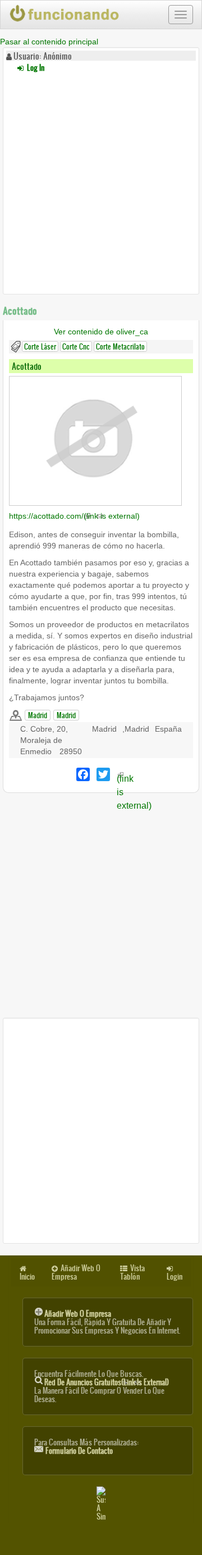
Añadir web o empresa (77, 1313)
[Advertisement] (101, 181)
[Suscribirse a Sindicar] (101, 1503)
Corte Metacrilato (120, 346)
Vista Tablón (132, 1272)
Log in (34, 68)
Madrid (37, 715)
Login (174, 1276)
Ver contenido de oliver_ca (101, 331)
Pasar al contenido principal (49, 41)
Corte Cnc (76, 346)
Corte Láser (40, 346)
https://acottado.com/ (74, 515)
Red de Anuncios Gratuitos (106, 1382)
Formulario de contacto (79, 1450)
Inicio (27, 1276)
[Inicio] (65, 13)
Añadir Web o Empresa (76, 1272)
